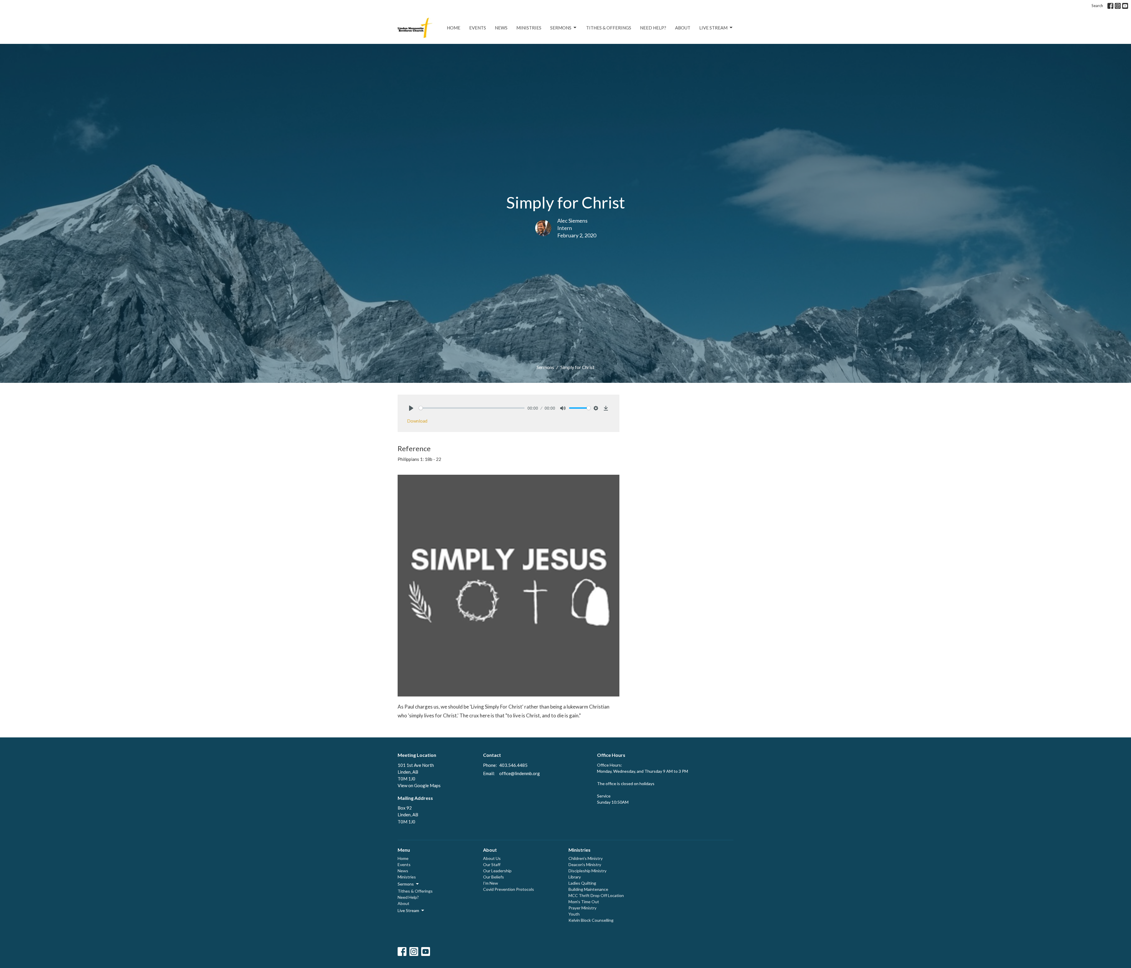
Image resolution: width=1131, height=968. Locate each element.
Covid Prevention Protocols (508, 889)
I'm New (490, 883)
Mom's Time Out (583, 901)
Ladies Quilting (582, 883)
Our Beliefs (493, 876)
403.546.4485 (513, 765)
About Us (492, 858)
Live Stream (713, 27)
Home (453, 27)
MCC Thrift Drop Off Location (596, 895)
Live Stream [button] (408, 910)
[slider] (472, 408)
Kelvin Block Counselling (591, 920)
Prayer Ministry (582, 907)
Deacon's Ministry (584, 864)
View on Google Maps (419, 785)
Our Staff (491, 864)
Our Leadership (497, 870)
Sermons (560, 27)
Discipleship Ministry (587, 870)
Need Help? (653, 27)
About (682, 27)
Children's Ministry (585, 858)
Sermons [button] (406, 883)
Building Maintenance (588, 889)
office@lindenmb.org (519, 773)
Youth (574, 913)
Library (574, 876)
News (501, 27)
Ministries (528, 27)
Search (1097, 5)
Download (417, 420)
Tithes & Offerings (608, 27)
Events (477, 27)
